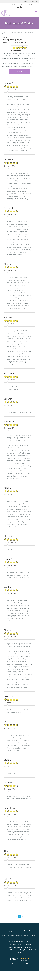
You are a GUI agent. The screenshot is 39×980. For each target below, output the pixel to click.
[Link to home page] (8, 12)
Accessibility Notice (22, 935)
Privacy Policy (28, 931)
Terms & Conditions (8, 935)
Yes (18, 7)
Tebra (27, 964)
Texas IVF (4, 32)
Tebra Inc (19, 931)
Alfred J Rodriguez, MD (16, 32)
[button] (36, 12)
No (21, 7)
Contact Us (34, 935)
